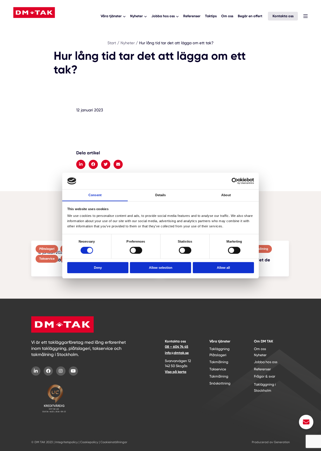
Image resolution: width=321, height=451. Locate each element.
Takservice (217, 369)
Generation (282, 442)
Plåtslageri (217, 355)
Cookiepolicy (89, 442)
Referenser (191, 16)
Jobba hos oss (163, 16)
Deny (98, 267)
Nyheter (136, 16)
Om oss (227, 16)
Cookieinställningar (113, 442)
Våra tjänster (111, 16)
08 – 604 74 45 (176, 347)
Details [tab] (160, 195)
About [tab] (226, 195)
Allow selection (160, 267)
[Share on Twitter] (106, 164)
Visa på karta (175, 372)
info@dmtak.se (177, 353)
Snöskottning (219, 383)
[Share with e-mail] (118, 164)
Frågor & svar (264, 376)
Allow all (223, 267)
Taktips (211, 16)
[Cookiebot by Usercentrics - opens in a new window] (235, 181)
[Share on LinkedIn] (81, 164)
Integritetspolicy (66, 442)
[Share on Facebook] (93, 164)
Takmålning (218, 362)
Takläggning (219, 349)
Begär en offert (250, 16)
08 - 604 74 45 (30, 24)
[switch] (136, 250)
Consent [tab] (95, 195)
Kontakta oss (283, 16)
